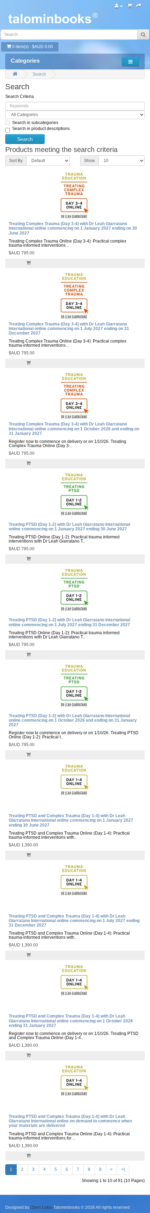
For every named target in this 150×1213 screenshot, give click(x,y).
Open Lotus (41, 1207)
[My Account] (119, 5)
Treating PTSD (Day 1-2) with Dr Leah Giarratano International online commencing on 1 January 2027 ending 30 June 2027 (69, 526)
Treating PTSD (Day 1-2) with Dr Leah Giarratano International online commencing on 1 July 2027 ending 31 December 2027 (69, 622)
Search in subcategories (35, 122)
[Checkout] (138, 5)
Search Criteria (19, 96)
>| (123, 1169)
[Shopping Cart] (129, 5)
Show (89, 160)
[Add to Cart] (28, 263)
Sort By (16, 160)
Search (39, 74)
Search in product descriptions (41, 128)
